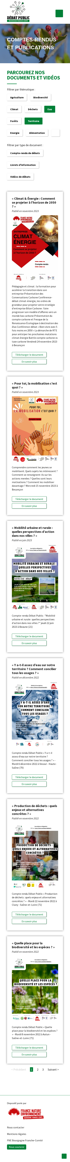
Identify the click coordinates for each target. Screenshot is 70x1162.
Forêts (14, 121)
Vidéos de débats (20, 176)
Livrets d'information (23, 164)
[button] (59, 13)
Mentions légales (16, 1134)
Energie (14, 132)
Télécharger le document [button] (29, 354)
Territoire (33, 121)
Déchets (33, 109)
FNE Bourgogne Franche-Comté (25, 1140)
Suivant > (53, 1069)
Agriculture (17, 97)
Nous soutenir (16, 1147)
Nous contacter (15, 1127)
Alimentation (37, 132)
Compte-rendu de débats (25, 153)
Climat (14, 109)
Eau (50, 109)
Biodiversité (40, 97)
